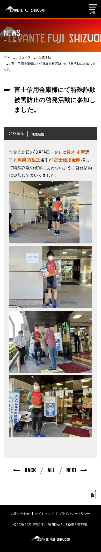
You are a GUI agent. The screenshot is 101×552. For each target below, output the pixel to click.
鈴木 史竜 (76, 151)
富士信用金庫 (67, 159)
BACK (30, 470)
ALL (51, 470)
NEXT (71, 470)
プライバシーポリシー (74, 513)
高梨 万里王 (28, 159)
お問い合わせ (20, 513)
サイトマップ (44, 513)
